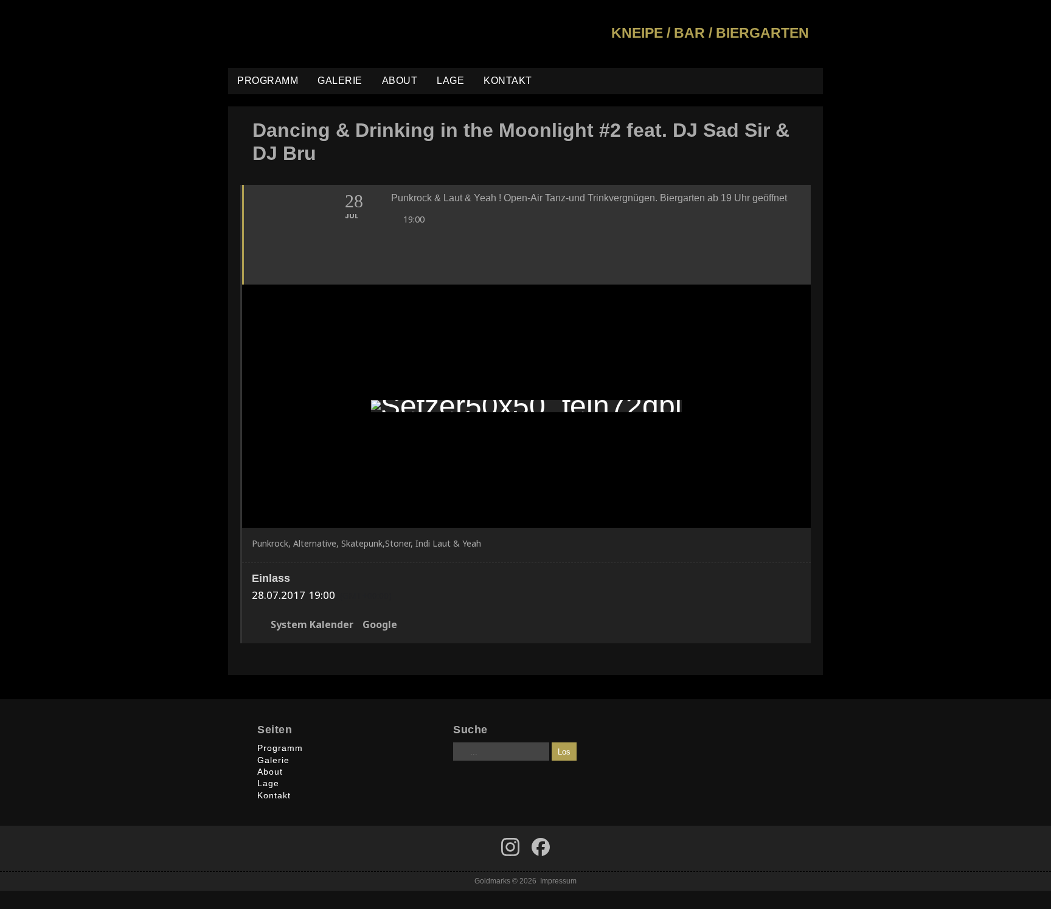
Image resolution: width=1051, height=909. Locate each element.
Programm (267, 80)
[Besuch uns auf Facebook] (510, 847)
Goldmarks (315, 34)
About (400, 80)
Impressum (558, 881)
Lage (450, 80)
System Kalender (312, 625)
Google (379, 625)
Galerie (339, 80)
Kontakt (508, 80)
